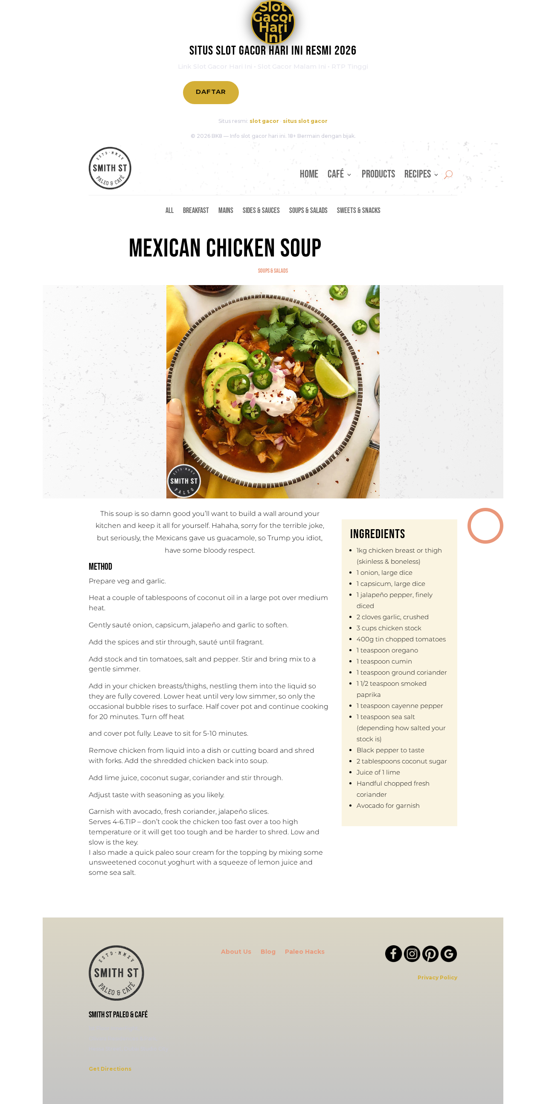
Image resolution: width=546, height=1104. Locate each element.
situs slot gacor (305, 121)
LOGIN (270, 92)
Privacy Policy (437, 977)
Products (378, 176)
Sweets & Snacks (358, 211)
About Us (236, 952)
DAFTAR (211, 91)
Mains (225, 211)
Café (336, 176)
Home (309, 176)
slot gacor (264, 121)
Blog (268, 952)
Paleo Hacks (305, 952)
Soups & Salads (308, 211)
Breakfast (196, 211)
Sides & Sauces (261, 211)
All (170, 211)
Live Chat (331, 92)
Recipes (417, 176)
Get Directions (110, 1069)
